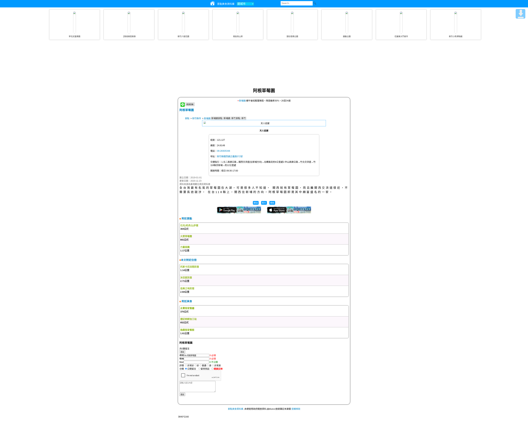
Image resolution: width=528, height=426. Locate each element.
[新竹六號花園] (183, 22)
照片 (264, 203)
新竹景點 (235, 118)
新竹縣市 (196, 118)
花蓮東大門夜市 (401, 36)
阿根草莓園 (186, 110)
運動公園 (347, 36)
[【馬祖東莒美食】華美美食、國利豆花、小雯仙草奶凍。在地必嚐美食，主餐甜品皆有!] (129, 22)
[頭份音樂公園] (292, 22)
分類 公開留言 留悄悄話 (195, 369)
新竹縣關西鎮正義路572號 (230, 156)
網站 (256, 203)
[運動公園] (346, 22)
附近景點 (186, 218)
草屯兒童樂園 (74, 36)
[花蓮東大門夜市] (401, 22)
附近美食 (186, 301)
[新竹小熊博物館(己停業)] (455, 22)
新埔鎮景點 (216, 118)
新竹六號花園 (183, 36)
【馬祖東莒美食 (129, 36)
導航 (272, 203)
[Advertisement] (264, 63)
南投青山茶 (238, 36)
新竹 (243, 118)
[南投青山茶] (238, 22)
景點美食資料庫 (235, 409)
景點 (187, 118)
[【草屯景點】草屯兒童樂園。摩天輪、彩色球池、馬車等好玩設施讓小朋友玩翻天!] (74, 22)
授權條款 (296, 409)
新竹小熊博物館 (455, 36)
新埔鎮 (242, 101)
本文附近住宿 (189, 260)
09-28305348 (223, 151)
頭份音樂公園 (292, 36)
